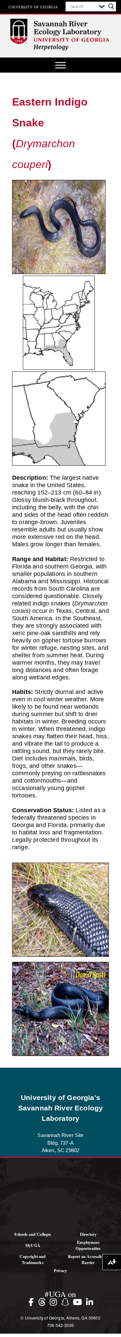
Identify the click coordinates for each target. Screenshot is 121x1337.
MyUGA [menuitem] (32, 1245)
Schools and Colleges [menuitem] (32, 1234)
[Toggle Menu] (60, 65)
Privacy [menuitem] (60, 1270)
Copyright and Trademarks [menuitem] (32, 1259)
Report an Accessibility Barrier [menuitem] (88, 1259)
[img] (32, 1302)
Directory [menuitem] (88, 1234)
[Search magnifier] (111, 6)
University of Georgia (33, 6)
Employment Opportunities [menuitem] (88, 1245)
